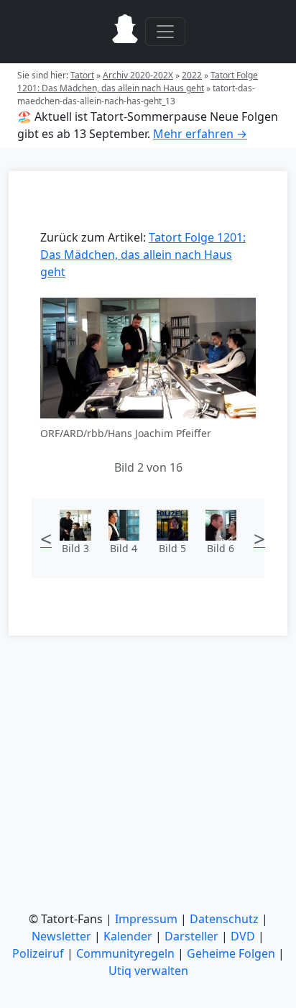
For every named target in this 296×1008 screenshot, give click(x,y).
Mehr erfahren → (200, 134)
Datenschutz (224, 919)
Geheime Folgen (231, 953)
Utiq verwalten (148, 971)
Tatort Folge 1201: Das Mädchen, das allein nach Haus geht (137, 81)
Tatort (82, 75)
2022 (192, 75)
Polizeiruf (38, 953)
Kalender (127, 936)
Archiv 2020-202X (138, 75)
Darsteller (191, 936)
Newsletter (61, 936)
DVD (243, 936)
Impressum (146, 919)
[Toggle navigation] (165, 31)
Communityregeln (125, 953)
